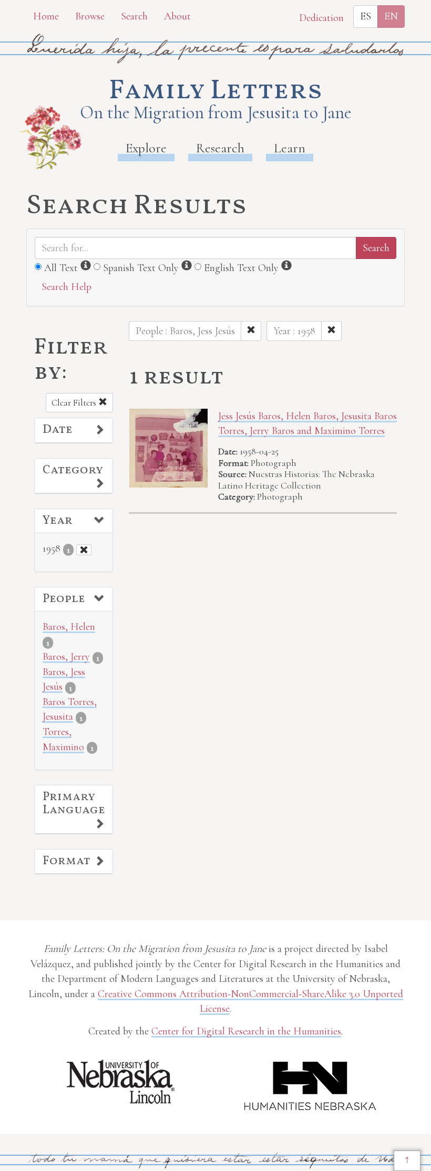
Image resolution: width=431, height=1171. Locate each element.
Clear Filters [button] (75, 402)
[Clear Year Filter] (83, 549)
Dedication (321, 18)
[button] (73, 430)
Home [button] (46, 16)
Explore (146, 148)
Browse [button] (90, 16)
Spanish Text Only (141, 268)
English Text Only (241, 268)
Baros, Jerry (66, 656)
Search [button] (134, 16)
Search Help (66, 287)
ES (365, 16)
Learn (289, 148)
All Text (61, 268)
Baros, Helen (69, 626)
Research (220, 148)
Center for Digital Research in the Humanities (246, 1031)
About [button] (177, 16)
